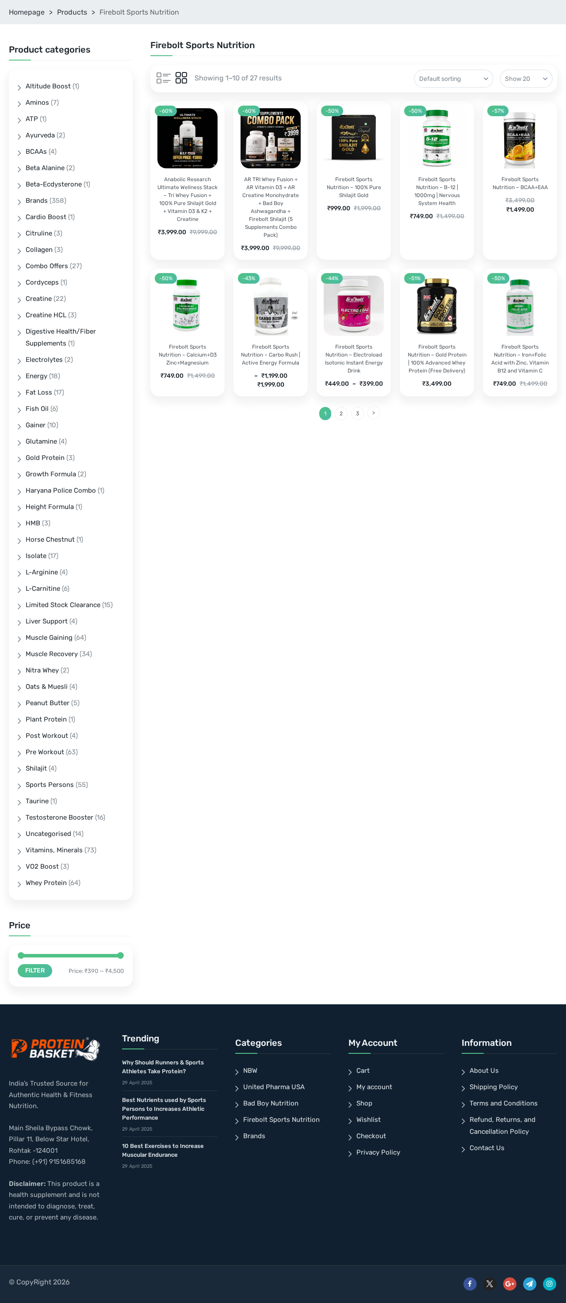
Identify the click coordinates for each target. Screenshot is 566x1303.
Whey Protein (46, 883)
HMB (33, 523)
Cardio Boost (46, 217)
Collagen (39, 250)
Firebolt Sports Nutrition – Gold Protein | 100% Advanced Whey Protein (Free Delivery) (437, 359)
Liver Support (47, 621)
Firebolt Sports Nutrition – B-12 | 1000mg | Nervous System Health (437, 191)
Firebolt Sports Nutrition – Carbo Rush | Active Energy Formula (270, 355)
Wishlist (368, 1120)
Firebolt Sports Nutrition (281, 1120)
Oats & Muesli (47, 687)
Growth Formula (51, 474)
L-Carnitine (43, 589)
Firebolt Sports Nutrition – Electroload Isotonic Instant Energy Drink (354, 359)
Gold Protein (45, 458)
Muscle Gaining (49, 638)
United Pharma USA (274, 1087)
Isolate (36, 556)
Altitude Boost (48, 86)
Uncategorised (48, 834)
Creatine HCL (46, 315)
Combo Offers (47, 266)
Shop (364, 1103)
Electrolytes (44, 360)
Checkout (371, 1136)
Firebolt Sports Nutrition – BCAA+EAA (520, 183)
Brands (37, 201)
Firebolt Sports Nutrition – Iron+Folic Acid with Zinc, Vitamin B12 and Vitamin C (520, 359)
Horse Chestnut (50, 539)
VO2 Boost (42, 866)
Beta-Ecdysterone (54, 184)
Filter (35, 970)
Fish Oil (37, 409)
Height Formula (50, 507)
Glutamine (41, 441)
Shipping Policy (494, 1087)
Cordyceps (42, 282)
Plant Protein (46, 719)
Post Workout (47, 736)
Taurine (37, 801)
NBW (250, 1071)
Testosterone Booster (59, 817)
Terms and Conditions (504, 1103)
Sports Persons (50, 785)
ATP (32, 119)
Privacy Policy (378, 1152)
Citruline (39, 233)
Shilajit (36, 768)
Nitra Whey (42, 670)
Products (72, 12)
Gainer (36, 425)
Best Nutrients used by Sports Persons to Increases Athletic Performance (164, 1109)
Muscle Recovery (52, 654)
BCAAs (36, 152)
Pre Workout (45, 752)
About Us (484, 1071)
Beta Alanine (45, 168)
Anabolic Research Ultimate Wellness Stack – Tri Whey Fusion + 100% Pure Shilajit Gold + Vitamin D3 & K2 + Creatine (187, 199)
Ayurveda (40, 135)
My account (374, 1087)
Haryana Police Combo (61, 490)
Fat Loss (39, 392)
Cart (363, 1071)
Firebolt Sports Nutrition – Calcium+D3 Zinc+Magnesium (188, 355)
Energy (36, 376)
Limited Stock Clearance (63, 605)
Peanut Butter (47, 703)
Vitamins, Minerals (54, 850)
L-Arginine (42, 572)
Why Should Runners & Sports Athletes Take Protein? (163, 1067)
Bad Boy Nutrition (270, 1103)
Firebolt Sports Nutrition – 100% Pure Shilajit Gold (354, 187)
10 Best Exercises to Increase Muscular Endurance (163, 1150)
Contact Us (487, 1148)
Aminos (37, 102)
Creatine (39, 299)
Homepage (27, 12)
